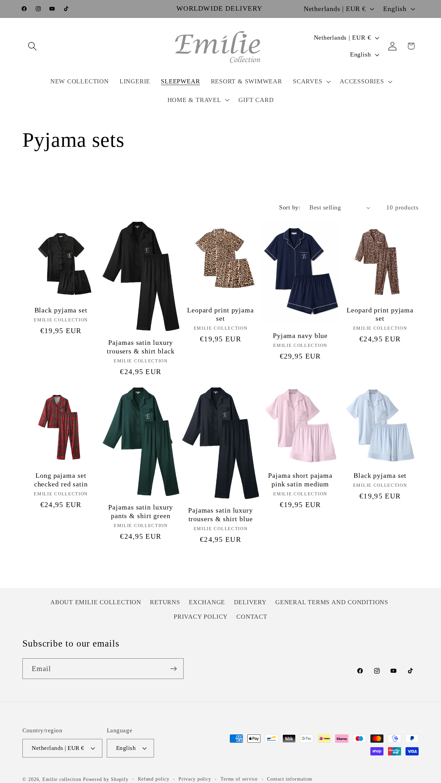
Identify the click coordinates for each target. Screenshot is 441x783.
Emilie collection (61, 779)
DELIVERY (250, 602)
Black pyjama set (61, 310)
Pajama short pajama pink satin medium (300, 480)
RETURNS (165, 602)
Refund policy (154, 778)
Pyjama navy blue (300, 335)
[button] (32, 46)
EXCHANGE (207, 602)
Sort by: (289, 207)
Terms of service (239, 778)
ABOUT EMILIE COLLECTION (95, 602)
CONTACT (251, 616)
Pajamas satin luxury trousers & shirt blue (220, 515)
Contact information (289, 778)
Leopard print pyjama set (220, 314)
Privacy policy (194, 778)
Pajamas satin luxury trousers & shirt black (141, 347)
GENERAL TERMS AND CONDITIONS (331, 602)
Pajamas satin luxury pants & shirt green (140, 511)
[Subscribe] (173, 668)
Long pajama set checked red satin (61, 480)
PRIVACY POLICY (201, 616)
